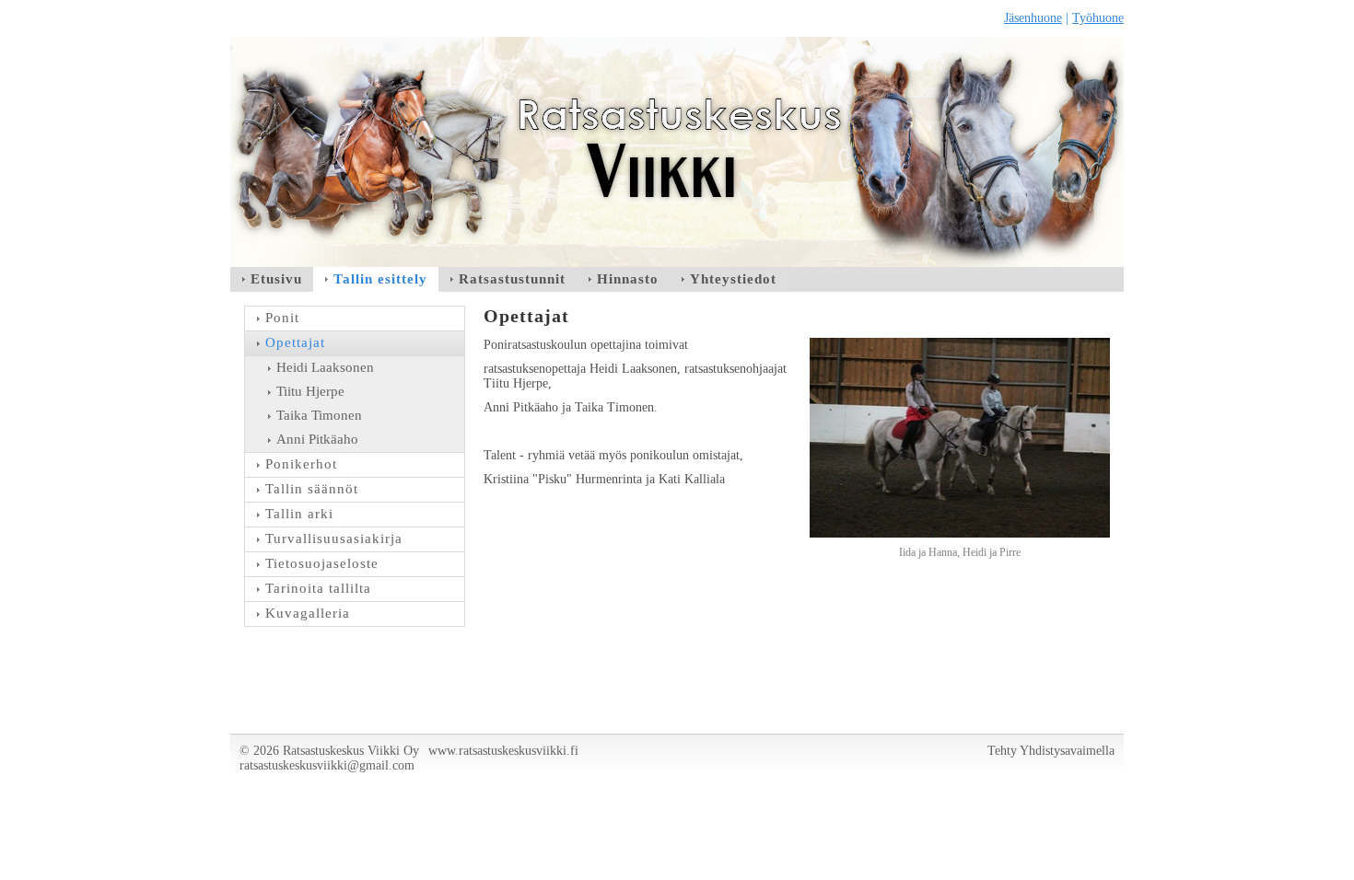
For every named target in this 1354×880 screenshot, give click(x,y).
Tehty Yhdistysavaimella (1051, 751)
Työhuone (1098, 18)
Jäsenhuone (1033, 18)
